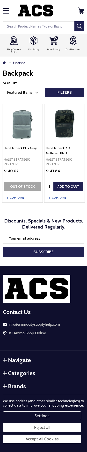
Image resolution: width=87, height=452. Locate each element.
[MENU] (6, 10)
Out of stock (22, 186)
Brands (17, 386)
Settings (42, 415)
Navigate (19, 360)
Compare (17, 197)
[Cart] (81, 11)
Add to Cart (68, 186)
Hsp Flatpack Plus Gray (20, 148)
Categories (21, 373)
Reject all (42, 427)
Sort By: (10, 83)
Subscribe (43, 252)
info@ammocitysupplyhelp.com (34, 324)
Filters (65, 92)
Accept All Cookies (42, 439)
